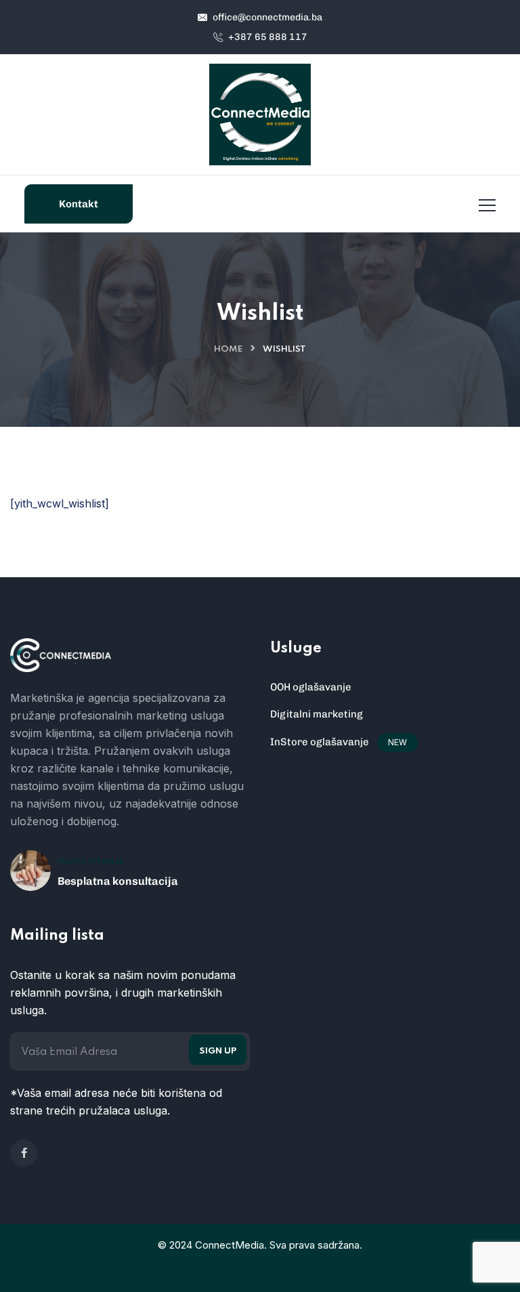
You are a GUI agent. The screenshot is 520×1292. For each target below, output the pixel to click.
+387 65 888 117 (266, 37)
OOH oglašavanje (310, 687)
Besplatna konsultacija (118, 881)
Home (228, 349)
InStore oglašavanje (319, 742)
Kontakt (78, 204)
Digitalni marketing (316, 714)
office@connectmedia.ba (266, 17)
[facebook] (23, 1153)
